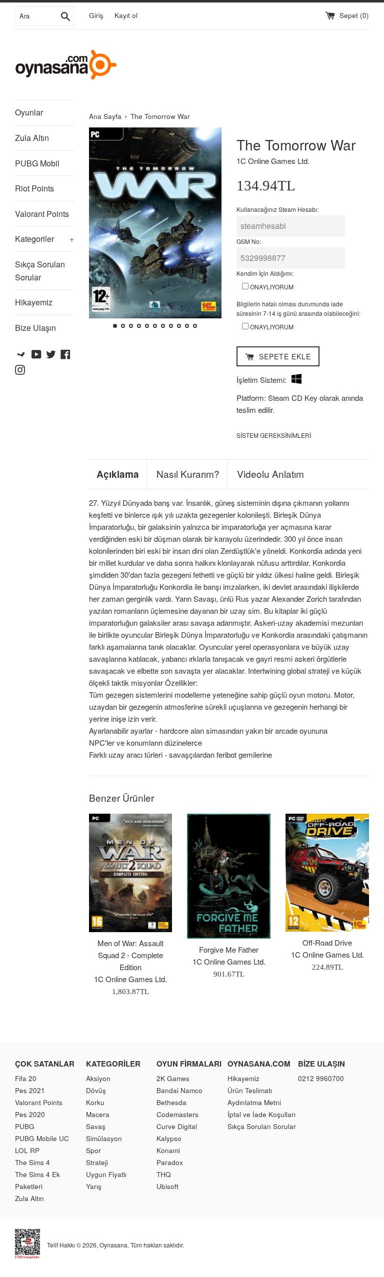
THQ (163, 1174)
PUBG (24, 1126)
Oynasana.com (259, 1063)
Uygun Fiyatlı (106, 1174)
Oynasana (114, 1244)
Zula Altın (32, 137)
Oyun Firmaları (189, 1063)
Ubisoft (167, 1186)
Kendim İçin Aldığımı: (265, 273)
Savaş (96, 1126)
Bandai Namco (179, 1090)
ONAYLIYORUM (271, 286)
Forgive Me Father (228, 949)
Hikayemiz (33, 302)
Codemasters (177, 1114)
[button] (101, 229)
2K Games (173, 1078)
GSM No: (248, 241)
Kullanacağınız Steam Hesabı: (277, 209)
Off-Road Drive (327, 942)
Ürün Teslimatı (250, 1090)
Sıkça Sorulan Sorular (40, 270)
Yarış (94, 1186)
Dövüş (96, 1090)
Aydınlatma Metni (254, 1102)
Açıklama (117, 474)
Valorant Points (42, 213)
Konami (168, 1150)
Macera (98, 1114)
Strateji (97, 1162)
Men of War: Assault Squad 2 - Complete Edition (131, 955)
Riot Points (34, 188)
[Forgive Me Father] (228, 876)
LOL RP (27, 1150)
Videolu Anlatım (270, 473)
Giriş (96, 15)
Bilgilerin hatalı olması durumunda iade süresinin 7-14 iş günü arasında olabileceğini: (298, 308)
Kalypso (169, 1138)
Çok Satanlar (44, 1063)
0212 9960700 (321, 1078)
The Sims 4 (32, 1162)
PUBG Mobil (37, 163)
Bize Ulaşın (35, 327)
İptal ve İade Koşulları (262, 1114)
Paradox (169, 1162)
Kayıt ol (126, 15)
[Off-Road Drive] (327, 873)
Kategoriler (44, 238)
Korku (95, 1102)
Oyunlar (29, 112)
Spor (93, 1150)
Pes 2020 (30, 1114)
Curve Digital (176, 1126)
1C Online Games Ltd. (273, 160)
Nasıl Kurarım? (188, 473)
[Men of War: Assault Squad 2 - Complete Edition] (130, 873)
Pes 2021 (30, 1090)
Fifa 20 (25, 1078)
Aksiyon (98, 1078)
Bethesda (171, 1102)
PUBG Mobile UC (42, 1138)
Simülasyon (104, 1138)
